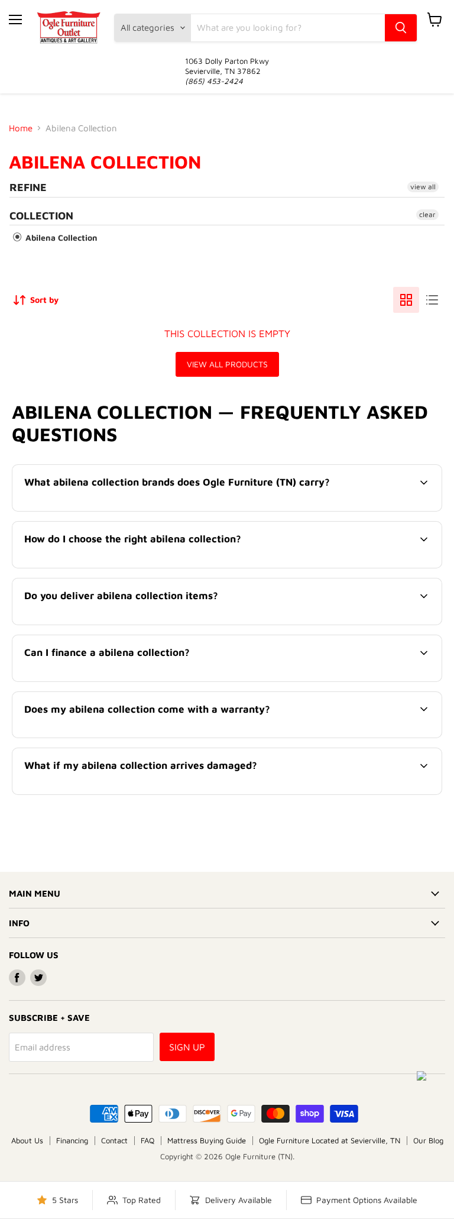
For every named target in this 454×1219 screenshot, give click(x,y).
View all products (227, 364)
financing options (115, 680)
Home (21, 128)
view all (423, 186)
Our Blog (428, 1140)
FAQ (147, 1140)
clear (427, 214)
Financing (72, 1140)
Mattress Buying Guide (206, 1140)
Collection (41, 215)
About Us (27, 1140)
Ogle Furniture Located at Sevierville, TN (329, 1140)
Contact (114, 1140)
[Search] (401, 27)
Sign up (187, 1047)
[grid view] (406, 300)
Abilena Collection (60, 237)
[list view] (432, 300)
